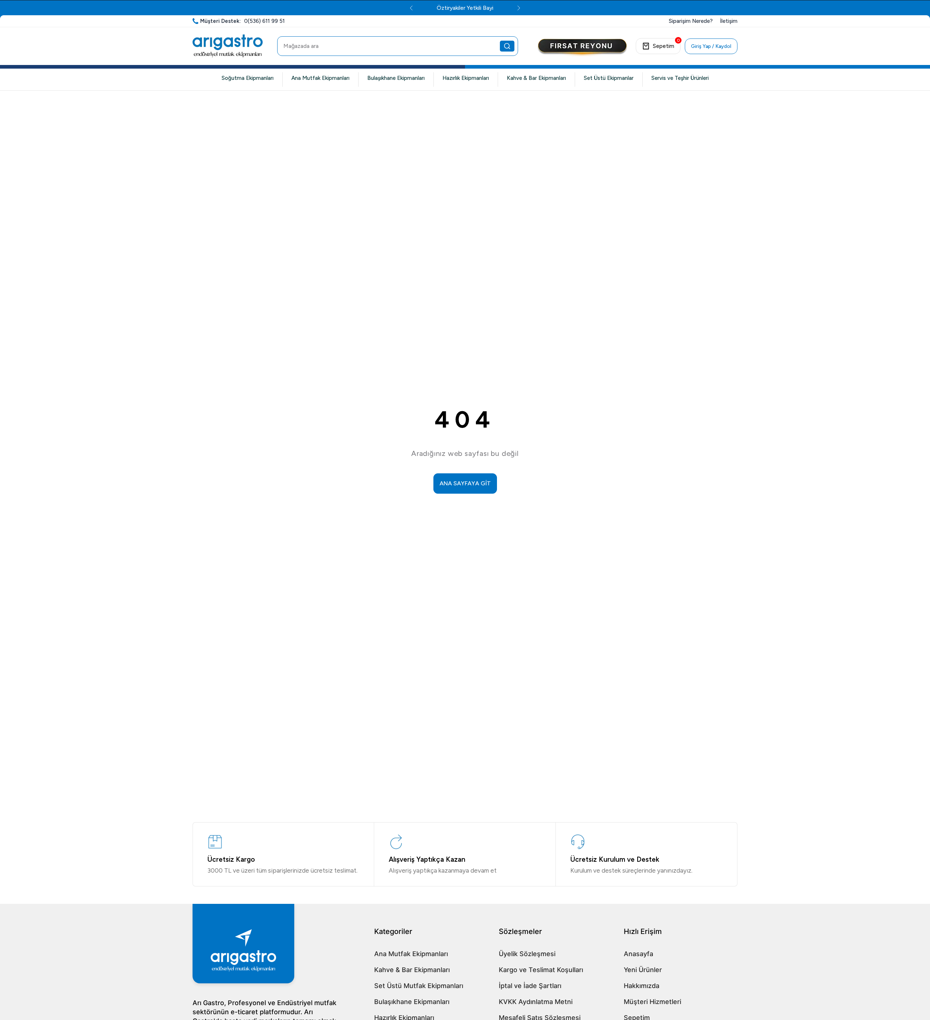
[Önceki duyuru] (411, 8)
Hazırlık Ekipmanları (465, 78)
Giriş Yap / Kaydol (711, 46)
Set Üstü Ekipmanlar (609, 78)
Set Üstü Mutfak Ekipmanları (418, 986)
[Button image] (582, 48)
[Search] (507, 46)
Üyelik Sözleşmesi (527, 954)
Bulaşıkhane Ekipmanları (396, 78)
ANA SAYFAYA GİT (465, 483)
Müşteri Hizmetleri (652, 1001)
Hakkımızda (641, 986)
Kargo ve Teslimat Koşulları (541, 970)
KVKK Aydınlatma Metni (536, 1001)
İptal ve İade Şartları (530, 986)
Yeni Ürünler (643, 970)
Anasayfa (638, 954)
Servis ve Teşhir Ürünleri (680, 78)
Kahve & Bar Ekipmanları (536, 78)
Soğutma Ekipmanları (248, 78)
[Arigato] (228, 46)
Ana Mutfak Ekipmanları (320, 78)
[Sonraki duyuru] (519, 8)
